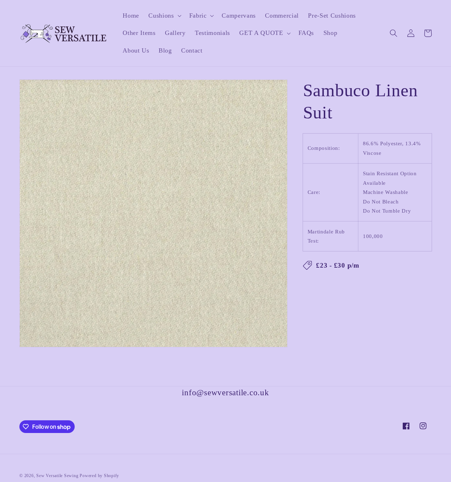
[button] (164, 15)
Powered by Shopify (99, 475)
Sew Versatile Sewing (57, 475)
